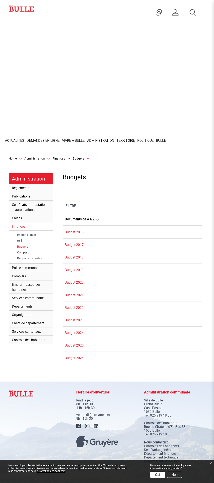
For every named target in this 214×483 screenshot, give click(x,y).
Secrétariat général (158, 449)
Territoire (126, 140)
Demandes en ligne (43, 140)
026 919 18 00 (160, 415)
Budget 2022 (74, 307)
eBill (19, 241)
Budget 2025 (74, 345)
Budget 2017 (74, 244)
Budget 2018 (74, 257)
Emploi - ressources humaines (26, 287)
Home (13, 158)
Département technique (161, 457)
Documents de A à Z (80, 219)
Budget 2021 (74, 295)
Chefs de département (28, 323)
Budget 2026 (74, 358)
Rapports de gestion (30, 258)
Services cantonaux (26, 331)
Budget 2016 (74, 232)
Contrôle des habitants (28, 340)
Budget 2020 (74, 282)
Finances (18, 226)
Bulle (161, 140)
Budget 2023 (74, 320)
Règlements (20, 188)
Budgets (31, 246)
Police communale (25, 267)
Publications (21, 196)
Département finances (160, 453)
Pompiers (19, 276)
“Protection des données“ (51, 471)
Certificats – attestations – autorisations (30, 207)
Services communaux (28, 298)
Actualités (14, 140)
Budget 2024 (74, 332)
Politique (145, 140)
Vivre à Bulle (73, 140)
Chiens (17, 218)
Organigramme (23, 314)
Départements (22, 306)
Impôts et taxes (27, 235)
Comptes (23, 252)
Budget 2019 (74, 269)
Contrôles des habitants (161, 446)
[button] (36, 158)
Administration (100, 140)
